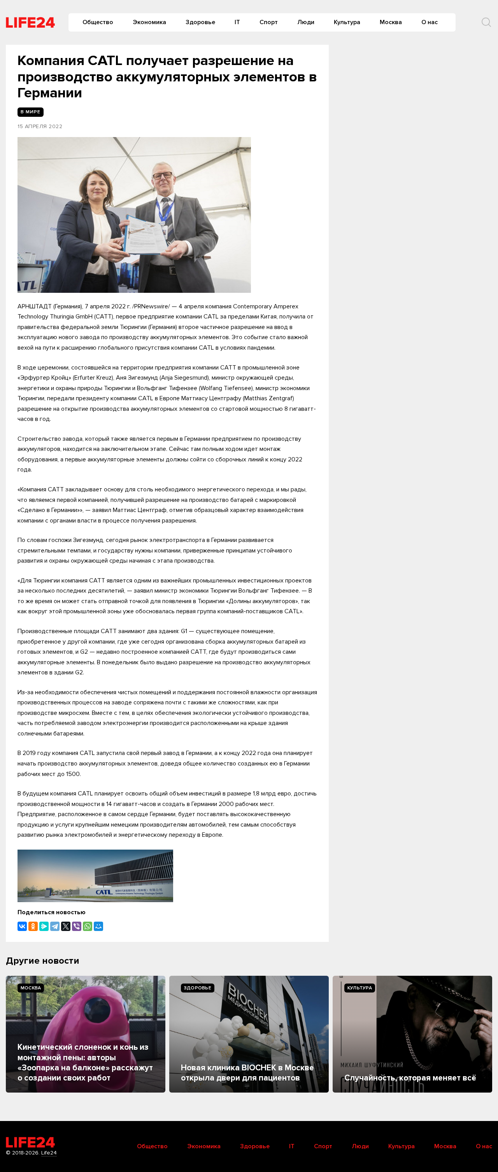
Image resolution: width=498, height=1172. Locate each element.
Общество (97, 22)
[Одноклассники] (33, 926)
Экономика (149, 22)
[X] (65, 926)
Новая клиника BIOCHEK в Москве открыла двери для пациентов (247, 1073)
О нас (429, 22)
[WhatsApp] (87, 926)
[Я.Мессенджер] (44, 926)
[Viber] (76, 926)
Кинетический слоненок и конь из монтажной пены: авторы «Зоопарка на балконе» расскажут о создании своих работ (85, 1062)
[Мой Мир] (98, 926)
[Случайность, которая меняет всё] (412, 1034)
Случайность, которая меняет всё (410, 1078)
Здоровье (200, 22)
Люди (305, 22)
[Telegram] (55, 926)
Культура (347, 22)
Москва (391, 22)
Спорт (269, 22)
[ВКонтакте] (22, 926)
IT (237, 22)
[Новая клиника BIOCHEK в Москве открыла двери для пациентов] (249, 1034)
